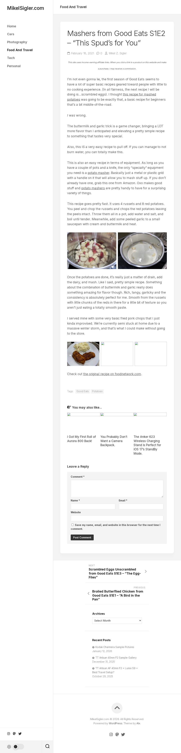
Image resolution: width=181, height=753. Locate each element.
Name (75, 500)
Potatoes (97, 391)
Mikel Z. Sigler (118, 53)
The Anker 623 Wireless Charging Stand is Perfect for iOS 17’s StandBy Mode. (147, 445)
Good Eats (83, 391)
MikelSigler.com (25, 8)
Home (11, 26)
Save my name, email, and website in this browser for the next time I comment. (115, 526)
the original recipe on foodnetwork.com (112, 374)
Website (76, 512)
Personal (14, 66)
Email (123, 500)
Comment (77, 476)
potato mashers (93, 188)
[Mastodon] (14, 733)
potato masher (98, 173)
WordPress (115, 723)
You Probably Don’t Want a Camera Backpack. (113, 441)
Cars (10, 34)
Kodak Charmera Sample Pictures (114, 647)
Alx (138, 723)
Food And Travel (20, 50)
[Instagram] (8, 733)
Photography (17, 42)
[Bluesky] (20, 733)
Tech (11, 58)
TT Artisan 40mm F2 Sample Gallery (116, 657)
